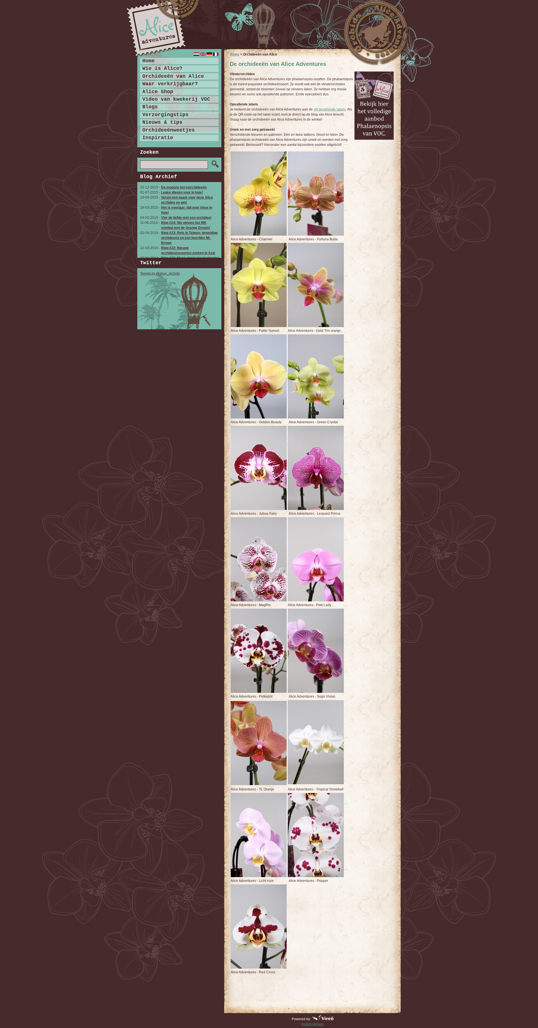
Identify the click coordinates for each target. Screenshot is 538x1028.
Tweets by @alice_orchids (160, 273)
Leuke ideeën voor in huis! (182, 192)
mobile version (312, 1024)
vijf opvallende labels (330, 109)
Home (234, 54)
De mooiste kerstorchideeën (184, 187)
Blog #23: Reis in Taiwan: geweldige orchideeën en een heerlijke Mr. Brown (189, 238)
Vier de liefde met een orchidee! (186, 218)
